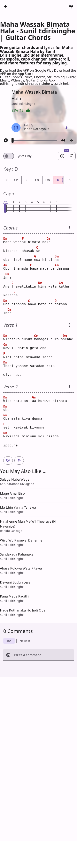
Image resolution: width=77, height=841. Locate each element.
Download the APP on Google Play (27, 70)
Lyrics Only (23, 156)
